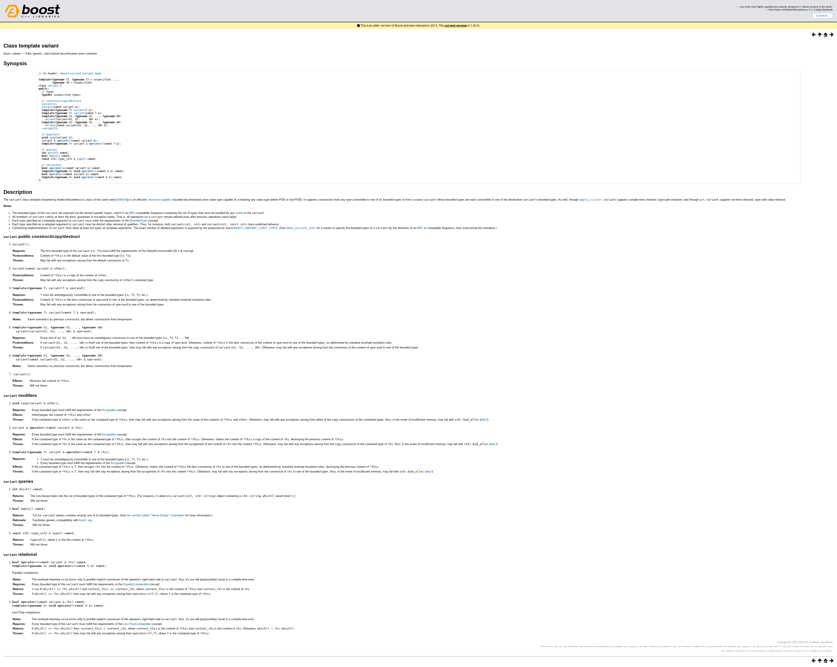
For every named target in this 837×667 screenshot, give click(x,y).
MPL (132, 213)
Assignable (109, 410)
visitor (239, 213)
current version (455, 25)
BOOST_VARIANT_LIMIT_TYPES (256, 228)
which (51, 152)
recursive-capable (159, 199)
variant (53, 85)
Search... (824, 15)
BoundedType (138, 220)
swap (52, 137)
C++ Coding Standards (821, 9)
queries (51, 149)
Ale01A (122, 199)
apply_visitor (590, 199)
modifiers (53, 134)
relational (53, 165)
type (80, 158)
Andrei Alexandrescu (797, 9)
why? (484, 419)
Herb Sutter (775, 9)
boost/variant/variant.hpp (80, 73)
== (57, 168)
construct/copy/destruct (63, 100)
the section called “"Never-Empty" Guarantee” (155, 515)
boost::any (85, 520)
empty (53, 155)
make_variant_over (301, 228)
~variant (48, 128)
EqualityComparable (135, 584)
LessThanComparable (137, 624)
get (702, 199)
